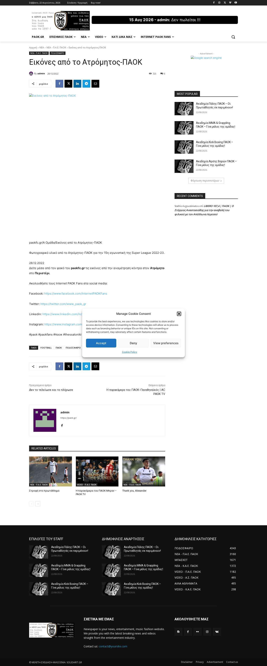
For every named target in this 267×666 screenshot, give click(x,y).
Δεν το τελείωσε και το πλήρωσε (51, 390)
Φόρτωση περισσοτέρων (205, 180)
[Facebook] (214, 3)
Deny (133, 343)
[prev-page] (31, 503)
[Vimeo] (230, 3)
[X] (225, 3)
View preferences (165, 343)
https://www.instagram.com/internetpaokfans (75, 324)
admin (41, 73)
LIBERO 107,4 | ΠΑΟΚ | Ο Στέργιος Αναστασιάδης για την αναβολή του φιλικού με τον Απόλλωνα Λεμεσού (204, 210)
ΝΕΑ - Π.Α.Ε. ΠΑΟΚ (56, 47)
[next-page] (37, 503)
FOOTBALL (46, 347)
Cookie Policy (129, 351)
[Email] (95, 84)
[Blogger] (178, 632)
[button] (179, 314)
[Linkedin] (77, 84)
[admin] (31, 73)
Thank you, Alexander (134, 490)
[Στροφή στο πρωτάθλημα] (50, 471)
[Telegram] (86, 84)
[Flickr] (197, 632)
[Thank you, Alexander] (143, 471)
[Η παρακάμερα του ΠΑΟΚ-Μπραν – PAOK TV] (97, 471)
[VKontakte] (217, 632)
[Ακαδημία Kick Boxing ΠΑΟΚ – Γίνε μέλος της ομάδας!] (184, 147)
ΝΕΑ (41, 47)
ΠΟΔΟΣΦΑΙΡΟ (57, 53)
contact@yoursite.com (113, 646)
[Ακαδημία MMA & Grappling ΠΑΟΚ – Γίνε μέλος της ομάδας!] (184, 127)
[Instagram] (219, 3)
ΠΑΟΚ (59, 347)
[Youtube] (235, 3)
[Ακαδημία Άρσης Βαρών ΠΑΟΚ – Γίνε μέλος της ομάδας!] (184, 166)
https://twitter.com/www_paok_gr (63, 304)
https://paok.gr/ (68, 417)
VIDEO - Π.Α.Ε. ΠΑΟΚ (86, 484)
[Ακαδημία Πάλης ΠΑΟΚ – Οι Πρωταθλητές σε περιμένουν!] (184, 108)
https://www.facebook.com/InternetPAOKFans (75, 293)
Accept (101, 343)
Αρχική (33, 47)
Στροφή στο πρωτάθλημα (44, 490)
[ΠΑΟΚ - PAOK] (60, 20)
